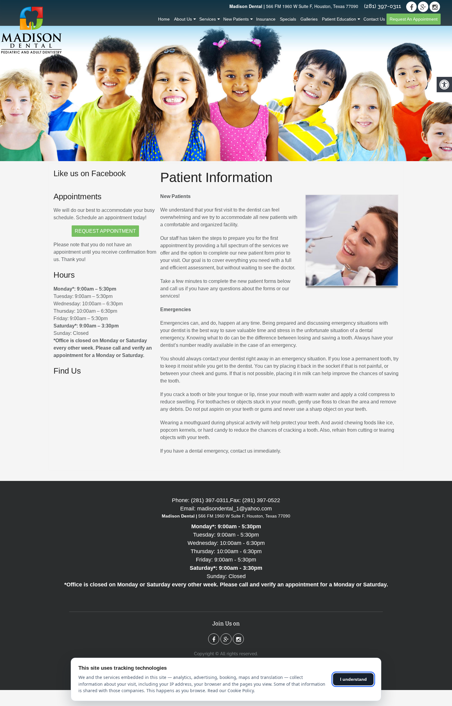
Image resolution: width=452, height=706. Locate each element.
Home (164, 19)
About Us (183, 19)
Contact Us (374, 19)
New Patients (236, 19)
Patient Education (339, 19)
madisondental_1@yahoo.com (234, 509)
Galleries (309, 19)
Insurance (266, 19)
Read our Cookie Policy (231, 690)
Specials (288, 19)
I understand (353, 679)
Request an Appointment (414, 19)
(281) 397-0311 (382, 6)
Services (207, 19)
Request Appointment (105, 231)
